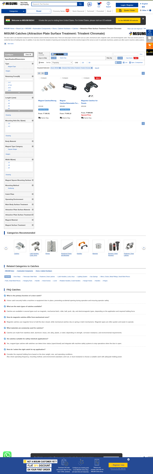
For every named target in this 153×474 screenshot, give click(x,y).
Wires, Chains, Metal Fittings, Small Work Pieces (115, 276)
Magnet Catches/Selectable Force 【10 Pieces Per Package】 (69, 102)
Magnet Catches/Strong (47, 100)
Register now (118, 465)
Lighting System (82, 276)
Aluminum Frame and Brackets (66, 254)
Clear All (28, 54)
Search (80, 4)
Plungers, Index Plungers (113, 254)
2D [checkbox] (83, 62)
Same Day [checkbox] (63, 58)
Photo (119, 62)
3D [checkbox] (89, 62)
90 (46, 73)
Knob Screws (47, 281)
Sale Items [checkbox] (129, 58)
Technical (90, 11)
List (126, 62)
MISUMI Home (9, 28)
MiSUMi (4, 3)
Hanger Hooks (87, 281)
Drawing (8, 115)
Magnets (95, 253)
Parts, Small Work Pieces (12, 281)
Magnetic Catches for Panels (89, 102)
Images (8, 71)
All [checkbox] (55, 58)
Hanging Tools (27, 281)
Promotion (100, 11)
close (128, 459)
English (145, 4)
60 (42, 73)
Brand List (20, 28)
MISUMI (28, 28)
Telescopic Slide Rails (30, 276)
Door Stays (17, 276)
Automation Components (42, 28)
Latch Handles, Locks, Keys (34, 254)
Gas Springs (94, 276)
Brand (38, 11)
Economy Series (59, 11)
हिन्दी (143, 7)
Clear (141, 54)
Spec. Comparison (137, 62)
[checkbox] (19, 67)
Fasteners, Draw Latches (129, 254)
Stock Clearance (78, 11)
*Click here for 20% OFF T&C (118, 469)
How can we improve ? (135, 29)
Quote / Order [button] (129, 10)
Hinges (47, 253)
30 (39, 73)
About (109, 11)
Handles (79, 253)
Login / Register (127, 5)
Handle (37, 281)
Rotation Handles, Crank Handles (70, 281)
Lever (55, 281)
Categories (14, 11)
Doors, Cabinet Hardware (62, 28)
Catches (75, 28)
